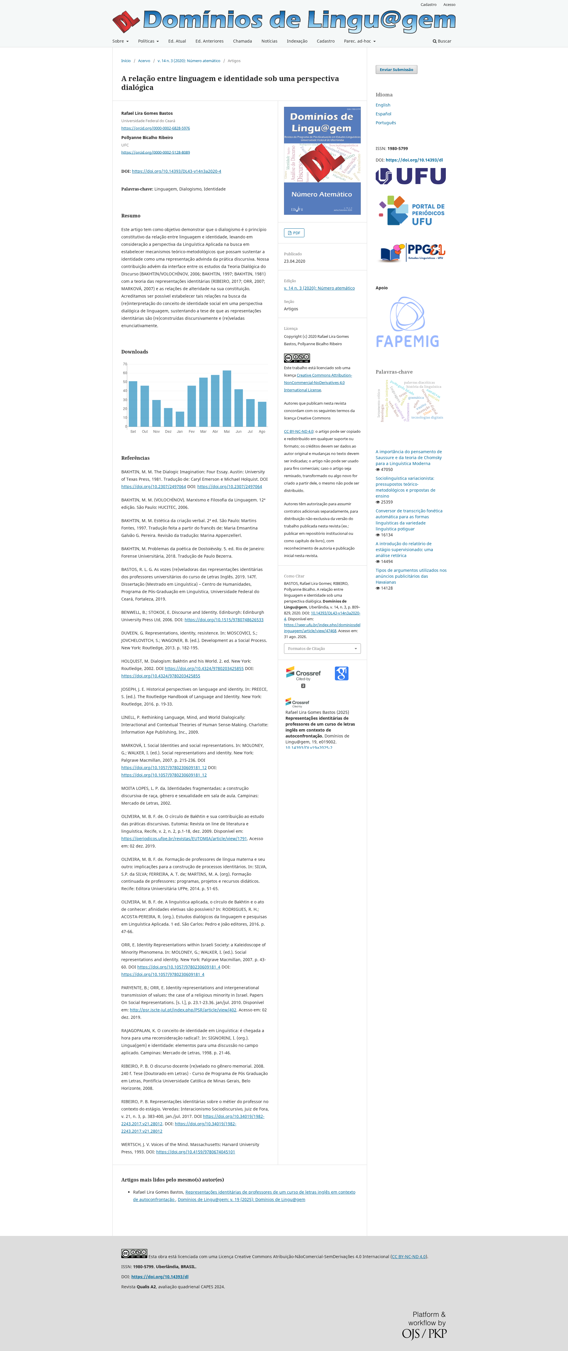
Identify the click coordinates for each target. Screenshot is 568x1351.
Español (383, 114)
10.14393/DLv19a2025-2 (309, 747)
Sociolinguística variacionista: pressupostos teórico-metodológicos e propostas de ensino (405, 487)
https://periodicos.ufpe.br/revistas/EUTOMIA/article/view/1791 (184, 838)
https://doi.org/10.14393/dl (414, 160)
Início (126, 60)
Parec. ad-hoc (358, 41)
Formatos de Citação (306, 648)
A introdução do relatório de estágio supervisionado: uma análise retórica (404, 549)
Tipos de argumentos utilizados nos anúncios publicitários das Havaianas (411, 576)
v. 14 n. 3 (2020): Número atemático (189, 60)
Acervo (144, 60)
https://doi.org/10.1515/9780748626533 (224, 619)
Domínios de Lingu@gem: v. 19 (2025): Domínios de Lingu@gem (241, 1199)
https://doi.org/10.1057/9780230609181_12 (164, 767)
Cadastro (326, 41)
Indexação (297, 41)
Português (386, 122)
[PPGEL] (411, 265)
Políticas (147, 41)
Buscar (444, 41)
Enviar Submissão (396, 69)
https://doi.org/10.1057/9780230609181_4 (178, 967)
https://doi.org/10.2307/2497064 (153, 486)
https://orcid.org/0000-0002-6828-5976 (155, 128)
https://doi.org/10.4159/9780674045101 (195, 1152)
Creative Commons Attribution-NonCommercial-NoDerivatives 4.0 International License (318, 382)
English (383, 105)
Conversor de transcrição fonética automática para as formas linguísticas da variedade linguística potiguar (409, 519)
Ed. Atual (177, 41)
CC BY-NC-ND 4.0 (298, 431)
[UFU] (411, 182)
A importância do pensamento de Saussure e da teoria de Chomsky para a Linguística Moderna (409, 457)
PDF (296, 232)
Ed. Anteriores (210, 41)
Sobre (118, 41)
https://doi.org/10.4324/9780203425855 (204, 668)
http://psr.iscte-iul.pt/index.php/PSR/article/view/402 (183, 1010)
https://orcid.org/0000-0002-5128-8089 (155, 152)
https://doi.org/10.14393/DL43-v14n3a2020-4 (176, 171)
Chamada (242, 41)
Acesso (449, 4)
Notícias (269, 41)
